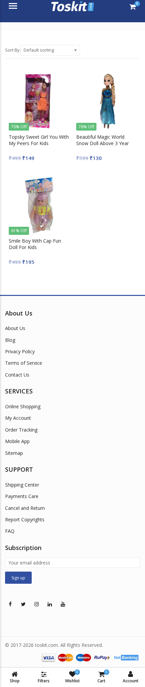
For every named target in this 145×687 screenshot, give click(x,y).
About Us (15, 328)
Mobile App (17, 441)
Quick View (42, 137)
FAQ (9, 531)
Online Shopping (22, 406)
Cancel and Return (25, 508)
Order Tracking (21, 430)
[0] (132, 6)
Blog (10, 340)
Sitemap (14, 453)
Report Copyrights (25, 519)
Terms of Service (23, 363)
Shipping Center (22, 485)
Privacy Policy (20, 351)
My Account (18, 418)
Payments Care (21, 496)
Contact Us (17, 375)
